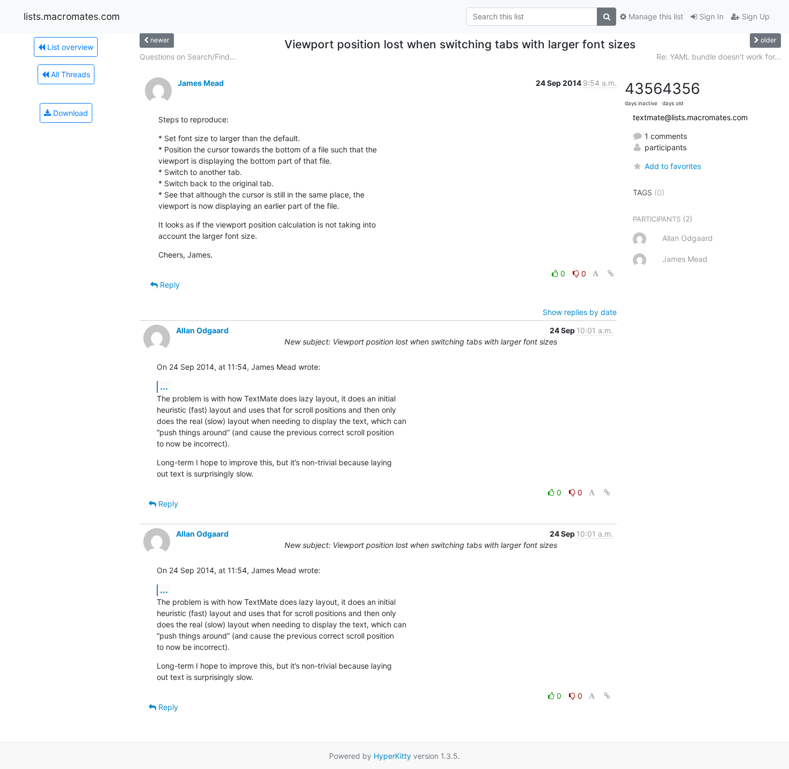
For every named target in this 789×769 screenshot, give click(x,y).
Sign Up (755, 16)
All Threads (69, 74)
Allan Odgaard (202, 330)
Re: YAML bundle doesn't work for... (718, 56)
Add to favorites (673, 166)
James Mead (201, 82)
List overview (69, 47)
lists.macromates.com (72, 16)
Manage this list (654, 16)
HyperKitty (392, 755)
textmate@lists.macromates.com (690, 117)
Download (69, 113)
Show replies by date (580, 312)
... (164, 386)
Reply (169, 284)
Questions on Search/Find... (188, 56)
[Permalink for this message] (611, 273)
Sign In (710, 16)
